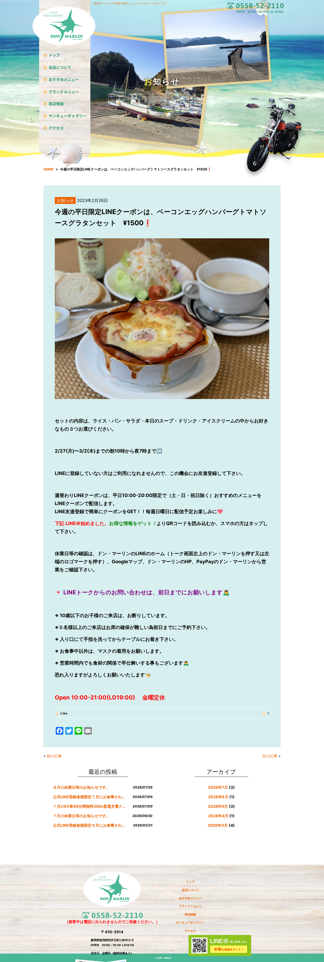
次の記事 (269, 756)
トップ (190, 881)
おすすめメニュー (190, 898)
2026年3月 (218, 825)
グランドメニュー (190, 906)
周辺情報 (190, 914)
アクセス (190, 931)
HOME (48, 169)
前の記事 (54, 756)
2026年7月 (218, 787)
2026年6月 (218, 796)
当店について (190, 890)
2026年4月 (218, 815)
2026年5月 (218, 806)
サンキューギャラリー (190, 922)
